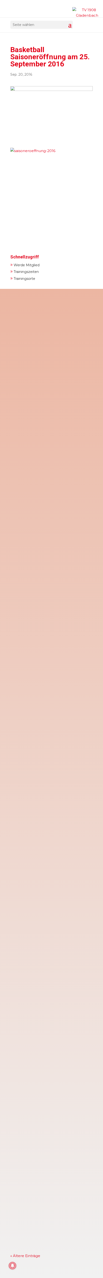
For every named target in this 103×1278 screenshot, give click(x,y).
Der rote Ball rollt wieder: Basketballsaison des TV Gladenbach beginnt (48, 1023)
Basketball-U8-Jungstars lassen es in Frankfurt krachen (49, 921)
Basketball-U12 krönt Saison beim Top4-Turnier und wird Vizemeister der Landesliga (51, 525)
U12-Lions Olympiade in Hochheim (45, 1081)
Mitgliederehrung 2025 (35, 1171)
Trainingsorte (22, 278)
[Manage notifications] (12, 1265)
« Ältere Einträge (25, 1255)
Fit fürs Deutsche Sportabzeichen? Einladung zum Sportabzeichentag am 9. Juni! (51, 339)
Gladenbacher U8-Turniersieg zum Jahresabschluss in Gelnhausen (46, 721)
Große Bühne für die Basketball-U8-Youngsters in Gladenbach (47, 821)
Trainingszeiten (24, 271)
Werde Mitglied (25, 264)
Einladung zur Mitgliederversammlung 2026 (49, 435)
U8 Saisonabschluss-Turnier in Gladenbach (42, 621)
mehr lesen (25, 397)
